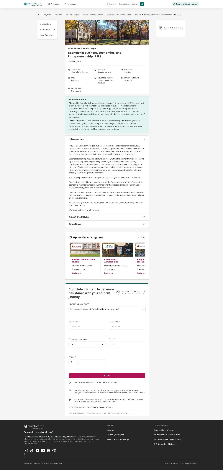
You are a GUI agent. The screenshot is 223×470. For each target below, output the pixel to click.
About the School (47, 29)
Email (112, 339)
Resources (71, 4)
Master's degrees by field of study (167, 435)
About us (110, 430)
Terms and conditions (171, 463)
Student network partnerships (118, 439)
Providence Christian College (82, 48)
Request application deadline (106, 81)
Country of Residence (79, 339)
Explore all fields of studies (164, 430)
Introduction (45, 24)
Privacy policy (184, 463)
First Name (74, 321)
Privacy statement (106, 407)
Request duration (105, 72)
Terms (95, 407)
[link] (158, 14)
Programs (55, 4)
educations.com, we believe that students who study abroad (49, 436)
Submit (107, 375)
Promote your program (115, 435)
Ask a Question (46, 35)
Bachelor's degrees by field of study (167, 439)
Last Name (114, 321)
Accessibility (194, 463)
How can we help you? (79, 304)
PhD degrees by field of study (165, 444)
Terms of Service (118, 413)
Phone (72, 357)
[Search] (142, 4)
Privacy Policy (106, 413)
